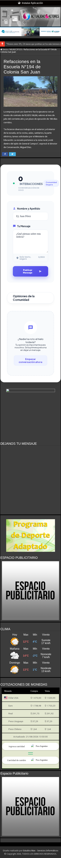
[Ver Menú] (4, 14)
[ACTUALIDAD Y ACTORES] (30, 17)
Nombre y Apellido (28, 208)
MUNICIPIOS (16, 49)
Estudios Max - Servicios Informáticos (40, 850)
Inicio (5, 49)
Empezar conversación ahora (30, 360)
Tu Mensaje (23, 226)
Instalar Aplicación (32, 3)
